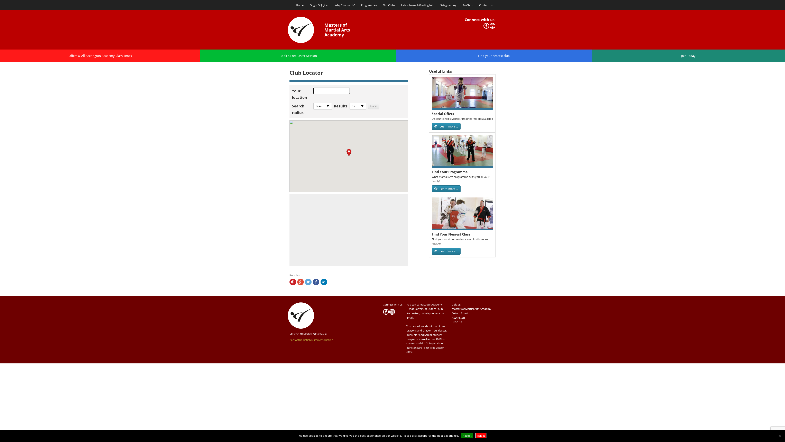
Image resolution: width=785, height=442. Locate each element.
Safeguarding (448, 5)
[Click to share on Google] (300, 282)
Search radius (298, 109)
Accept (467, 435)
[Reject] (780, 436)
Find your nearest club (494, 56)
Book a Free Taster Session (298, 56)
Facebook (486, 26)
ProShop (467, 5)
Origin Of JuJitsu (319, 5)
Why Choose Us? (345, 5)
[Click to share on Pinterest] (292, 282)
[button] (349, 152)
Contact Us (485, 5)
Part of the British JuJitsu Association (311, 340)
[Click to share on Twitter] (308, 282)
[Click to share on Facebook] (316, 282)
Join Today (688, 56)
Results (341, 106)
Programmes (369, 5)
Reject (481, 435)
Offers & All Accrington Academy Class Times (100, 56)
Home (300, 5)
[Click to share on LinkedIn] (324, 282)
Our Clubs (389, 5)
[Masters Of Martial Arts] (305, 30)
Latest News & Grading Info (417, 5)
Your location (299, 94)
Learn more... (448, 126)
